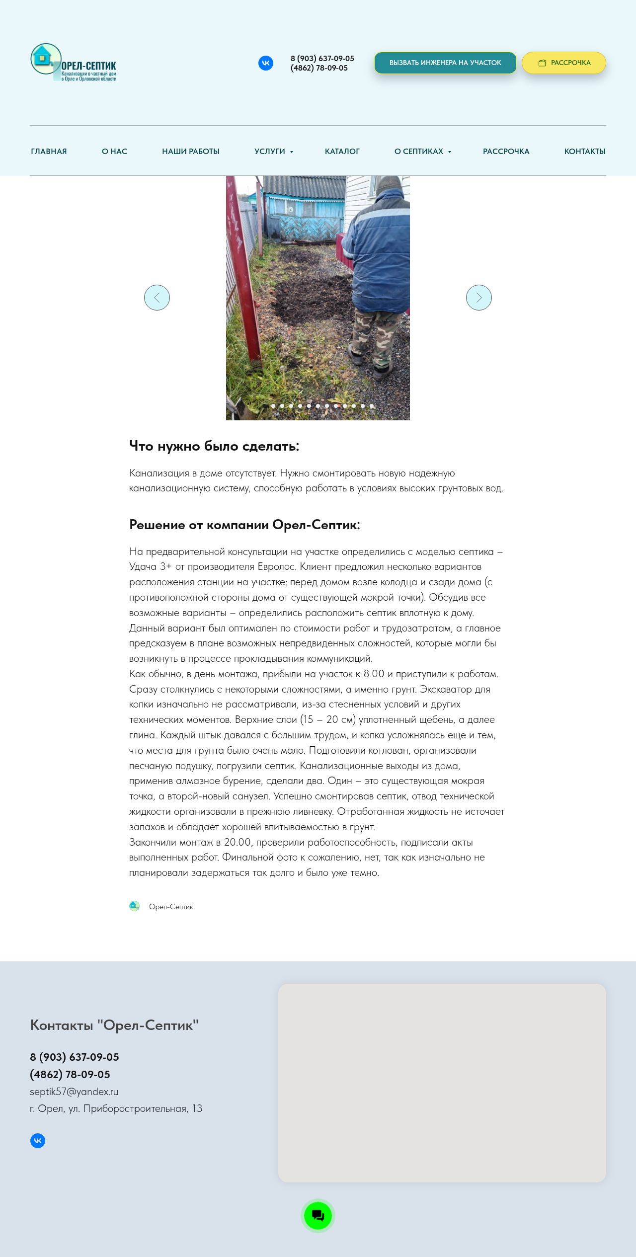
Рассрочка (506, 151)
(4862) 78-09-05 (70, 1074)
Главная (49, 151)
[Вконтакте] (265, 63)
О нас (114, 151)
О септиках (420, 151)
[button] (445, 63)
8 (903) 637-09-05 (74, 1056)
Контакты (585, 151)
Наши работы (191, 151)
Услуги (270, 151)
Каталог (342, 151)
